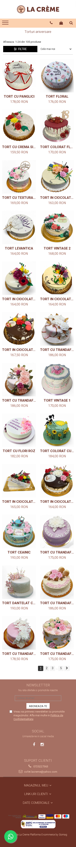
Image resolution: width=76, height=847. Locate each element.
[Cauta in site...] (71, 23)
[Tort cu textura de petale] (19, 177)
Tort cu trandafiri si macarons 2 (57, 603)
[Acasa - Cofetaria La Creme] (38, 9)
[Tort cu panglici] (19, 75)
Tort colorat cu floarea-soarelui (57, 451)
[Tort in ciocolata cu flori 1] (57, 481)
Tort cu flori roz (19, 451)
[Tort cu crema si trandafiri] (19, 126)
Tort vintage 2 (57, 248)
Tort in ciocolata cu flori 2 (19, 350)
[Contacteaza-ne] (51, 23)
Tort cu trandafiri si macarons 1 (57, 654)
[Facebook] (34, 744)
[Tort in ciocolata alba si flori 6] (57, 177)
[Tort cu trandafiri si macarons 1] (57, 633)
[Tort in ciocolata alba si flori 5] (19, 278)
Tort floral (57, 96)
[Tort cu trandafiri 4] (19, 633)
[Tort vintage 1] (57, 379)
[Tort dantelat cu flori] (19, 582)
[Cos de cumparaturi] (61, 23)
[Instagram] (42, 744)
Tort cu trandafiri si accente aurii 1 (19, 400)
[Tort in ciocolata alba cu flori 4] (57, 278)
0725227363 (40, 766)
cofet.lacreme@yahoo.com (40, 771)
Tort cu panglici (19, 96)
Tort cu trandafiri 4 (19, 654)
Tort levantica (19, 248)
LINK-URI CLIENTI (36, 794)
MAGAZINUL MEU (36, 785)
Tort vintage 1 (57, 400)
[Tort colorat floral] (57, 126)
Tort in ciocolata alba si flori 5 (19, 299)
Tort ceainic (19, 552)
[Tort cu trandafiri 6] (57, 531)
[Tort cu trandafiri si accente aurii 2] (57, 329)
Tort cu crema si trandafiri (19, 147)
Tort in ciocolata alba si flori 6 (57, 198)
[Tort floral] (57, 75)
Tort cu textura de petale (19, 198)
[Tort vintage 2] (57, 227)
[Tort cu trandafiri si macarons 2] (57, 582)
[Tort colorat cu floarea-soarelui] (57, 430)
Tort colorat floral (57, 147)
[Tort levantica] (19, 227)
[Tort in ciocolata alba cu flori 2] (19, 481)
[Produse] (6, 24)
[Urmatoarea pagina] (67, 668)
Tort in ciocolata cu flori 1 (57, 502)
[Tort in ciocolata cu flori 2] (19, 329)
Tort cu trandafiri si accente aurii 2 (57, 350)
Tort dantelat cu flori (19, 603)
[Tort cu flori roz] (19, 430)
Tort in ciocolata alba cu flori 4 (57, 299)
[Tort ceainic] (19, 531)
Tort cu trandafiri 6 (57, 552)
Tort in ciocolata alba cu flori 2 (19, 502)
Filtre (22, 49)
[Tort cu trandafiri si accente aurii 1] (19, 379)
